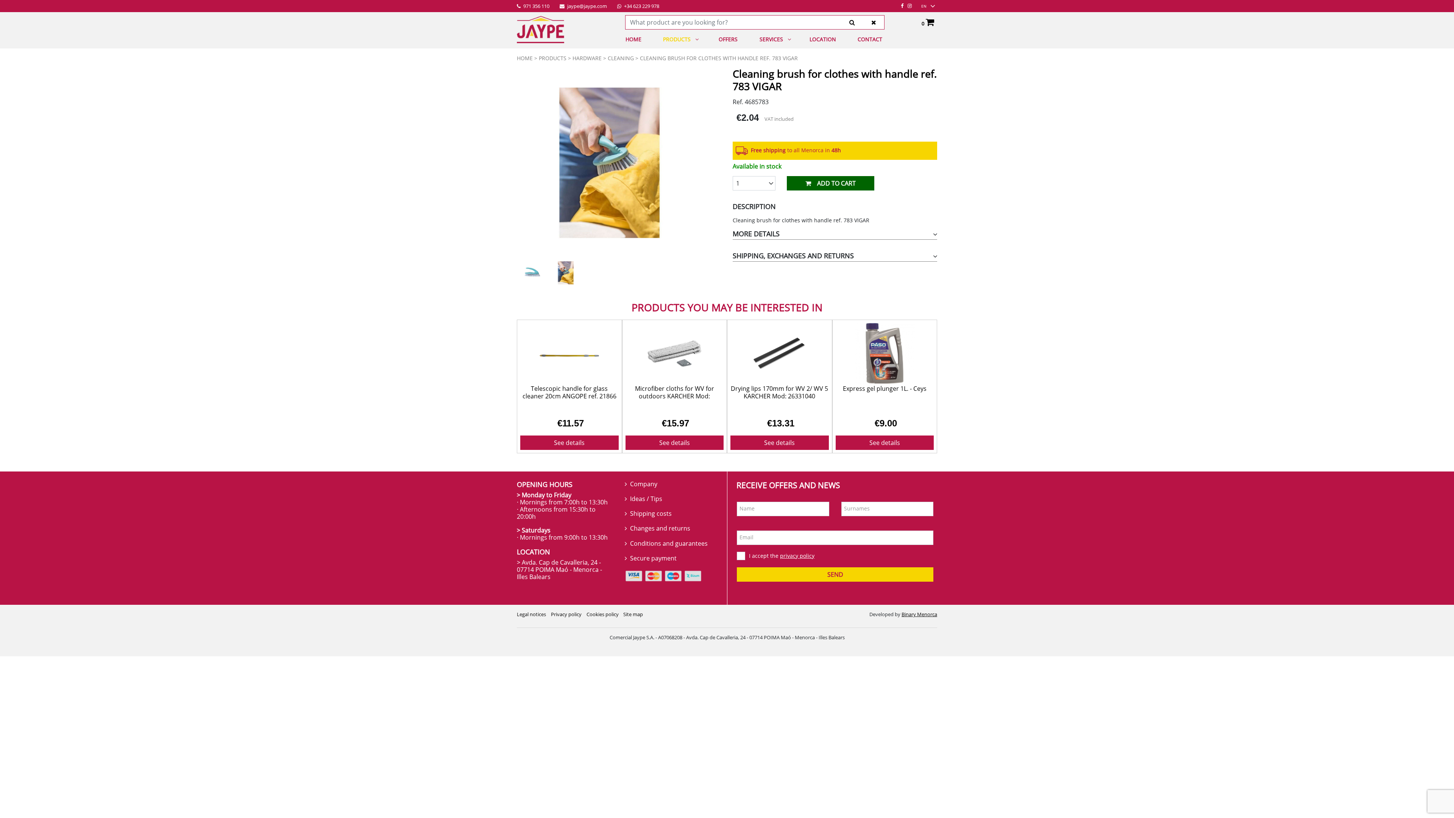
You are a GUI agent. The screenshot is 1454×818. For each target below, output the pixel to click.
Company (643, 490)
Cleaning (621, 58)
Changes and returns (660, 535)
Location (823, 39)
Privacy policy (566, 621)
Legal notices (531, 621)
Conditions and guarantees (669, 550)
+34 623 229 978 (641, 6)
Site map (633, 621)
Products (677, 39)
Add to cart (836, 183)
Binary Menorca (919, 621)
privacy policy (797, 562)
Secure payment (653, 564)
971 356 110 (535, 6)
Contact (870, 39)
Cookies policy (603, 621)
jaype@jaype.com (586, 6)
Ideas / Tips (646, 505)
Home (633, 39)
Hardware (587, 58)
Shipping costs (651, 520)
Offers (728, 39)
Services (771, 39)
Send (835, 581)
